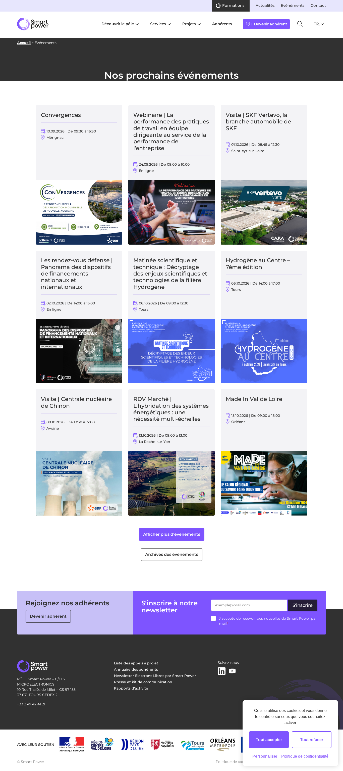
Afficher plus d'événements (171, 534)
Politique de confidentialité (239, 761)
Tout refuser (311, 740)
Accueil (24, 42)
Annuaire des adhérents (136, 669)
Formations (233, 5)
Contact (318, 5)
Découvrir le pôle (117, 24)
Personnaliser (264, 756)
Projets (189, 24)
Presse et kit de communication (143, 682)
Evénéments (293, 5)
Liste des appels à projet (136, 663)
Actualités (265, 5)
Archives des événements (171, 554)
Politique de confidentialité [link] (304, 756)
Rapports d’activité (131, 688)
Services (158, 24)
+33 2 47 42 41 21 (31, 704)
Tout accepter (269, 740)
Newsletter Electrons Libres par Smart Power (155, 675)
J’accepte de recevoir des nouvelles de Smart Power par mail (268, 621)
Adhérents (222, 24)
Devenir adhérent (48, 616)
